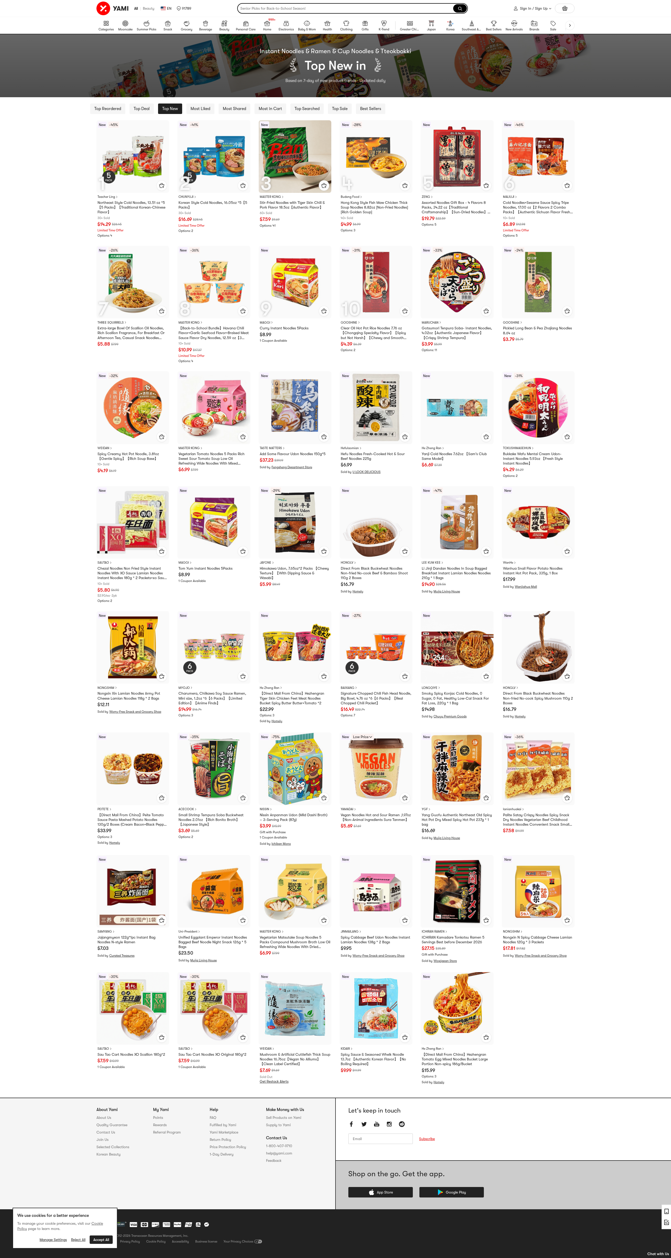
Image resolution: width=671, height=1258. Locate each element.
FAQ (213, 1117)
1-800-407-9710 (279, 1146)
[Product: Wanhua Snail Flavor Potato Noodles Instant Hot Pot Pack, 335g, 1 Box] (538, 522)
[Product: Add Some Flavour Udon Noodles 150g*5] (295, 407)
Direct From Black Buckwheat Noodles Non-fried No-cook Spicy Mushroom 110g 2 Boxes (538, 698)
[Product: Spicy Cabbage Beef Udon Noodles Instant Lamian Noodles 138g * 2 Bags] (376, 891)
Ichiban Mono (281, 844)
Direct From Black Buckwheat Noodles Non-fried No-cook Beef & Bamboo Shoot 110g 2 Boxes (374, 573)
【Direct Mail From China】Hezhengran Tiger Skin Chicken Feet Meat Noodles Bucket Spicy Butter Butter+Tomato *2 (292, 698)
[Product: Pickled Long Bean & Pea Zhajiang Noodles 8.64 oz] (538, 282)
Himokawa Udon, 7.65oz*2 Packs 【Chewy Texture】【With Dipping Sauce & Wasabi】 (294, 573)
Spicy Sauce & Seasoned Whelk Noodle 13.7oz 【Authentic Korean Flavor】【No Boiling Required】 (373, 1059)
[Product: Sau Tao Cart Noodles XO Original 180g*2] (213, 1008)
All (136, 8)
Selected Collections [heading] (112, 1147)
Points (158, 1117)
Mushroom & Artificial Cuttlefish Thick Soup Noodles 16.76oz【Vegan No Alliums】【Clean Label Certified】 (295, 1059)
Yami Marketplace (224, 1132)
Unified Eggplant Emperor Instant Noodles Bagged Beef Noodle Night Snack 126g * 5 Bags (212, 942)
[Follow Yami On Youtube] (377, 1124)
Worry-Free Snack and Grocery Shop (135, 712)
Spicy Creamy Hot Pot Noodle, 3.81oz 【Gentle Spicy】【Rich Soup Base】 (128, 456)
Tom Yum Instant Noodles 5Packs (205, 568)
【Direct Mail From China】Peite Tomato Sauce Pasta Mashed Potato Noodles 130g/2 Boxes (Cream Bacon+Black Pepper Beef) (132, 820)
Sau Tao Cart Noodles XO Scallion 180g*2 (131, 1054)
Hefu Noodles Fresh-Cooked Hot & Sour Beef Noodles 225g (373, 456)
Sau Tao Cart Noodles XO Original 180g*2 (212, 1054)
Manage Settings (53, 1240)
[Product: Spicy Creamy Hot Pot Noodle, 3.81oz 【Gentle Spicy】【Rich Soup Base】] (132, 407)
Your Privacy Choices (238, 1241)
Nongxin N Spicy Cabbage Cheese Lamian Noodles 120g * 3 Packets (537, 939)
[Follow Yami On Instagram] (389, 1124)
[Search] (460, 8)
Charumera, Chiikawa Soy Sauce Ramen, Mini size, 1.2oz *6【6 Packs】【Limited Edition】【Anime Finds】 (212, 698)
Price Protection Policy (228, 1147)
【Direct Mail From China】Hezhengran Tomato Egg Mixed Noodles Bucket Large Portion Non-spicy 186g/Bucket (455, 1059)
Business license (206, 1241)
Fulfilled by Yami (223, 1125)
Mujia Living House (447, 591)
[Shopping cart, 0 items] (565, 8)
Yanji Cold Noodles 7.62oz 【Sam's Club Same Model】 (454, 456)
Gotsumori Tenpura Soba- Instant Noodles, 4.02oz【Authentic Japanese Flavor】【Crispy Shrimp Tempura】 (457, 333)
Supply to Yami (278, 1125)
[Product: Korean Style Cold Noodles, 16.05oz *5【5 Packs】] (213, 156)
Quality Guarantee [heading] (111, 1125)
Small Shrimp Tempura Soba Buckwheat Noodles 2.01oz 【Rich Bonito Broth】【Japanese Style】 (210, 819)
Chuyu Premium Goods (450, 716)
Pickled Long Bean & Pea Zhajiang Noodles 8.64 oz (537, 330)
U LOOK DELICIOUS (367, 472)
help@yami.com (279, 1153)
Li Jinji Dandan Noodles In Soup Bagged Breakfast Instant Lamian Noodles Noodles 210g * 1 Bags (456, 573)
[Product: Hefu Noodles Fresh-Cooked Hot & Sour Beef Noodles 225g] (376, 407)
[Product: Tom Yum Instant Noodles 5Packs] (213, 522)
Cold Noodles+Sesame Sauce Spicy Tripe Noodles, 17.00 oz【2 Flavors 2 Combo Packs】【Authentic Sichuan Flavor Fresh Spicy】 (536, 207)
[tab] (107, 109)
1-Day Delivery (222, 1154)
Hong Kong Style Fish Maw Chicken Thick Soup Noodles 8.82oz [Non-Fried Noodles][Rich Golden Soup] (374, 207)
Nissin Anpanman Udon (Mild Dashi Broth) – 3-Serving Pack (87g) (293, 817)
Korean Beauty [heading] (108, 1154)
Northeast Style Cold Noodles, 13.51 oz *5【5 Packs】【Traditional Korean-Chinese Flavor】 (131, 207)
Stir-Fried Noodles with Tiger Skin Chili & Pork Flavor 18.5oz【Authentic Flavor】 (292, 204)
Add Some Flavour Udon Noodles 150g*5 (293, 454)
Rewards (160, 1125)
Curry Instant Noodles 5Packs (284, 328)
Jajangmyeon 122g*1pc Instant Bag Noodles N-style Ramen (126, 939)
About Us (103, 1117)
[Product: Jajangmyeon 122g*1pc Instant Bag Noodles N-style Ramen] (132, 891)
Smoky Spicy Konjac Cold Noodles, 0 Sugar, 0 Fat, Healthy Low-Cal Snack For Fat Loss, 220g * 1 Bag (455, 698)
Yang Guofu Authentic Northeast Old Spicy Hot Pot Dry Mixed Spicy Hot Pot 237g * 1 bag (457, 819)
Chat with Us (658, 1254)
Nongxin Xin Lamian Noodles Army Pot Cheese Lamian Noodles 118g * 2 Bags (129, 695)
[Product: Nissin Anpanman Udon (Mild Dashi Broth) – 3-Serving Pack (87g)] (295, 768)
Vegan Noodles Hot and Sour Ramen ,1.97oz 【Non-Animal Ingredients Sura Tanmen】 (376, 817)
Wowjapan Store (445, 961)
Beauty (148, 8)
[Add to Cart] (161, 185)
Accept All (101, 1240)
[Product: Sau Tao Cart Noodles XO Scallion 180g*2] (132, 1008)
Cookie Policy (156, 1241)
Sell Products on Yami (283, 1117)
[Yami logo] (112, 8)
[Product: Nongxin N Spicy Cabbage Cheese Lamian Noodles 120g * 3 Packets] (538, 891)
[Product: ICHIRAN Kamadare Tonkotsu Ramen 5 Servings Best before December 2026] (457, 891)
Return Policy (220, 1139)
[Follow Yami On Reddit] (402, 1124)
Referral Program (167, 1132)
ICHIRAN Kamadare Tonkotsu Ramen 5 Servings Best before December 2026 (453, 939)
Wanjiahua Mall (526, 587)
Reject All (78, 1240)
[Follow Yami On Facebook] (351, 1124)
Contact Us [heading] (105, 1132)
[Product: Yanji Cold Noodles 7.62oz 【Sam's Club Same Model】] (457, 407)
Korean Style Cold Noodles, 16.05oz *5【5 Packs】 (212, 204)
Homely (358, 591)
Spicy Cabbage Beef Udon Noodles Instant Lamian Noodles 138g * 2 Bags (375, 939)
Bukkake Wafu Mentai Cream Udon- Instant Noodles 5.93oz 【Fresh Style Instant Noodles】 (533, 458)
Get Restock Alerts (274, 1081)
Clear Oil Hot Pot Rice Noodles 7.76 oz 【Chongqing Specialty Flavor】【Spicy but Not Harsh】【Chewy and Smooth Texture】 (373, 333)
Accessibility (180, 1241)
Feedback (274, 1160)
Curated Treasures (121, 955)
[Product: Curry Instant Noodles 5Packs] (295, 282)
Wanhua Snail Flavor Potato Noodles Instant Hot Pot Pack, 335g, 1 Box (532, 570)
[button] (184, 8)
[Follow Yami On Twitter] (364, 1124)
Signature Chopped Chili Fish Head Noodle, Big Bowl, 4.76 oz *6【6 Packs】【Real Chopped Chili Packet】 (376, 698)
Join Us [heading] (102, 1139)
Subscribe (427, 1139)
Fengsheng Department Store (292, 467)
